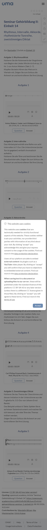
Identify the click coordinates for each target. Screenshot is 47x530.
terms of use (9, 299)
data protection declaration (26, 253)
